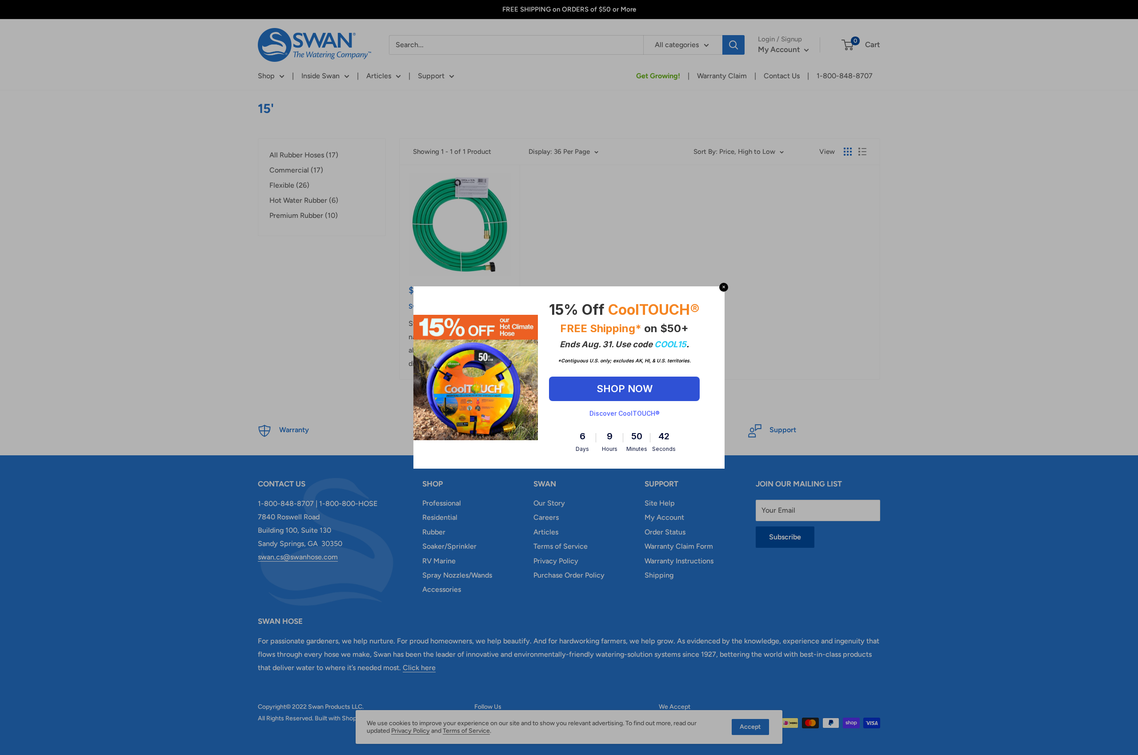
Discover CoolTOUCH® (624, 413)
